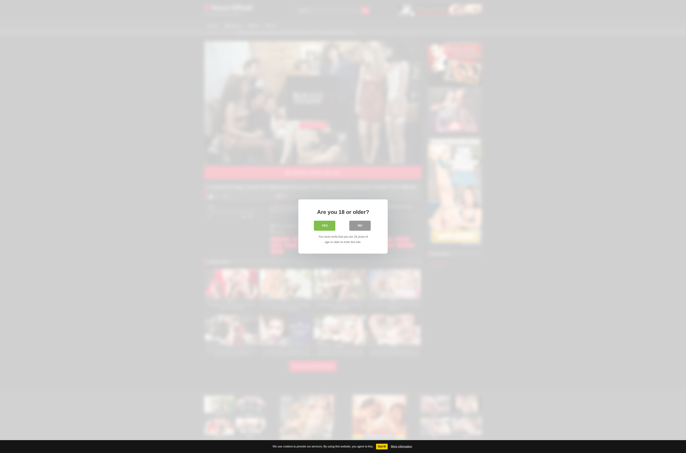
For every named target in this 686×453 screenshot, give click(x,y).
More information (401, 446)
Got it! (382, 446)
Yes (325, 225)
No (360, 225)
